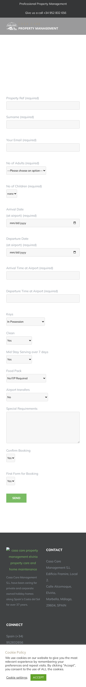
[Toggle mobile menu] (78, 24)
